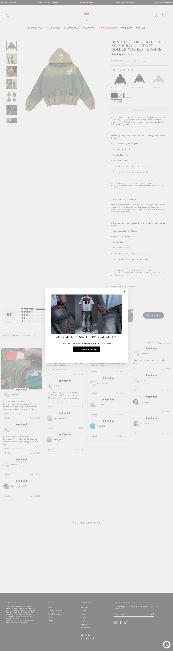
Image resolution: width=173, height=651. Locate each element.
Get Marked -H (86, 349)
